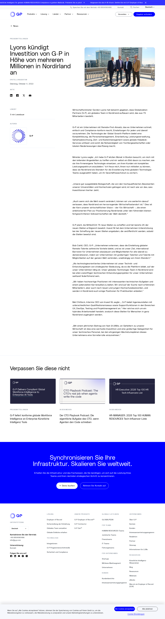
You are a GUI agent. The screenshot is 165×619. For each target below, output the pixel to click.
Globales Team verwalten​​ (57, 528)
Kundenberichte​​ (108, 578)
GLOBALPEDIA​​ (108, 520)
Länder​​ (56, 14)
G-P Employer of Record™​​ (84, 520)
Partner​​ (68, 14)
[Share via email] (30, 95)
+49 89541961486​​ (17, 537)
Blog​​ (131, 567)
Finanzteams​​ (107, 539)
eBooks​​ (132, 580)
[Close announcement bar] (146, 3)
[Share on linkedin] (11, 95)
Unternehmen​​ (107, 567)
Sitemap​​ (132, 545)
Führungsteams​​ (108, 548)
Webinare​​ (133, 576)
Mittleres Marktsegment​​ (111, 563)
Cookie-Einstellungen (136, 614)
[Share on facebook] (17, 95)
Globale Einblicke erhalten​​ (57, 532)
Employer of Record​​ (54, 520)
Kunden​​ (132, 528)
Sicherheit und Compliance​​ (57, 552)
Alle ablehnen (147, 609)
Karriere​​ (132, 524)
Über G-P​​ (133, 520)
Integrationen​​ (52, 543)
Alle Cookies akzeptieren (124, 609)
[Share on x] (24, 95)
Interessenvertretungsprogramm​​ (114, 583)
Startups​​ (105, 559)
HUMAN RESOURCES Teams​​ (113, 531)
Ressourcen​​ (82, 14)
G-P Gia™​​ (78, 528)
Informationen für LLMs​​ (138, 549)
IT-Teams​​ (105, 543)
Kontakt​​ (13, 548)
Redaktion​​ (133, 537)
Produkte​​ (31, 14)
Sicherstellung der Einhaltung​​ (58, 524)
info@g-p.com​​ (15, 540)
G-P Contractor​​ (80, 524)
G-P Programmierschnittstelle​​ (58, 548)
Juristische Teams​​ (109, 535)
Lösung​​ (44, 14)
